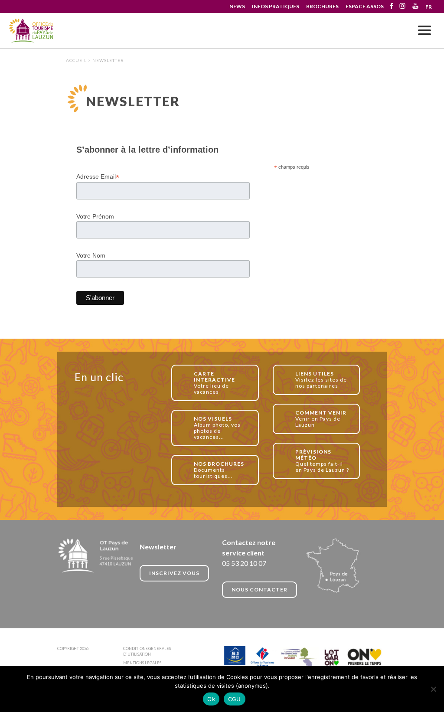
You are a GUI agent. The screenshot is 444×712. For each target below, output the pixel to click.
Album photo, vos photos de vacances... (217, 427)
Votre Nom (90, 255)
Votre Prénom (95, 216)
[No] (433, 689)
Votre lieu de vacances (214, 382)
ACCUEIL (76, 60)
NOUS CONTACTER (259, 589)
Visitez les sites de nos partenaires (321, 379)
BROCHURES (322, 6)
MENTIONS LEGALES (142, 662)
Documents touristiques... (219, 470)
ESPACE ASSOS (365, 6)
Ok (211, 699)
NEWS (237, 6)
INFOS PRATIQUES (275, 6)
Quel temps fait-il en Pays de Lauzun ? (322, 460)
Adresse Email (97, 177)
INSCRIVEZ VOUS (174, 573)
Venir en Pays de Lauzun (320, 418)
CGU (234, 699)
